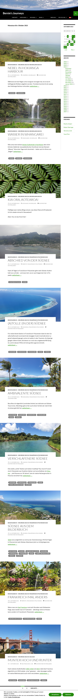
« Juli (65, 50)
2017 (38, 669)
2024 (65, 65)
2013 (65, 101)
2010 (31, 669)
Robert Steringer (68, 127)
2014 (65, 99)
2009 (65, 108)
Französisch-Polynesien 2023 (38, 257)
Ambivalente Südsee (24, 393)
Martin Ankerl (68, 124)
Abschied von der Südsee (29, 260)
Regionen (32, 17)
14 (72, 39)
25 (67, 44)
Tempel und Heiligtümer (16, 484)
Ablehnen (68, 694)
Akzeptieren (55, 694)
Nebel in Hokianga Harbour (23, 69)
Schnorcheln (22, 352)
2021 (65, 87)
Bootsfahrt (12, 415)
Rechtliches (61, 17)
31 (66, 47)
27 (71, 44)
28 (72, 44)
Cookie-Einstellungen (14, 697)
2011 (65, 105)
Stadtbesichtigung (14, 282)
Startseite (14, 17)
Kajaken (21, 551)
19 (69, 42)
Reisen (40, 17)
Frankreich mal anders (27, 597)
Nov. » (73, 50)
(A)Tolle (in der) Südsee (27, 323)
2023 (65, 67)
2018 (65, 92)
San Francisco (22, 607)
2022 (65, 86)
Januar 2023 (69, 84)
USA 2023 (32, 657)
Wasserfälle (21, 93)
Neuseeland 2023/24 (35, 64)
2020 (65, 89)
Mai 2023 (68, 82)
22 (74, 42)
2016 (65, 96)
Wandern (12, 93)
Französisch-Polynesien (34, 264)
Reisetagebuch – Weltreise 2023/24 (18, 64)
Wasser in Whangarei (26, 134)
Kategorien (23, 17)
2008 (65, 110)
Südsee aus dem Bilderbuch (21, 527)
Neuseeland (32, 75)
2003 (27, 669)
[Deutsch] (70, 17)
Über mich (53, 17)
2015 (65, 98)
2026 (65, 62)
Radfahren (12, 352)
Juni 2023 (68, 80)
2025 (65, 63)
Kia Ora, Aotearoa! (23, 200)
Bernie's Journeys (13, 13)
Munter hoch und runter (30, 660)
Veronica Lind (68, 131)
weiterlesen (34, 86)
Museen (11, 158)
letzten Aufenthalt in (32, 144)
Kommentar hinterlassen (44, 663)
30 (64, 47)
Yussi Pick (67, 134)
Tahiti (9, 540)
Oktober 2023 (67, 76)
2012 (65, 103)
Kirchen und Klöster (32, 551)
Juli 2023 (68, 79)
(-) (67, 67)
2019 (65, 91)
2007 (65, 111)
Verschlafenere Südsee (28, 458)
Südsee (25, 282)
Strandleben (32, 352)
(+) (67, 62)
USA (32, 663)
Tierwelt (47, 352)
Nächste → (34, 688)
